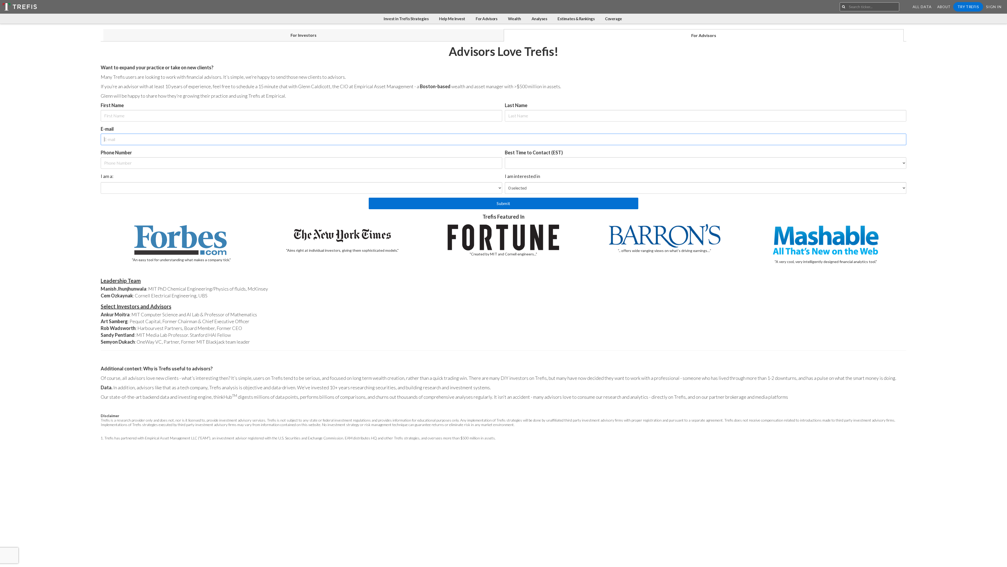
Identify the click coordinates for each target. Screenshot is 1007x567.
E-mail (107, 129)
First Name (112, 105)
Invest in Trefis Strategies (406, 18)
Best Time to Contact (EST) (534, 152)
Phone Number (116, 152)
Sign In (993, 6)
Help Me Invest (452, 18)
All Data (922, 6)
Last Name (516, 105)
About (944, 7)
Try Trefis (968, 6)
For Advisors (486, 18)
